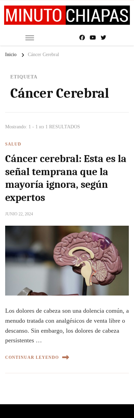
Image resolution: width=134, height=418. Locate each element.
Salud (13, 144)
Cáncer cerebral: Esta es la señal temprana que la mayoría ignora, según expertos (65, 178)
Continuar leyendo (32, 357)
